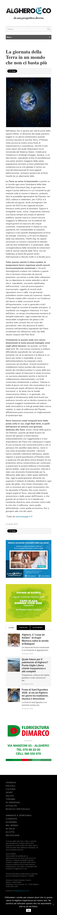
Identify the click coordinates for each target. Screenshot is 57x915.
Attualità (11, 806)
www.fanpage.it (23, 516)
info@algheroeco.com (21, 891)
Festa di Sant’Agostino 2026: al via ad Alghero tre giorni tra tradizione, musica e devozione (35, 694)
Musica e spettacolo (18, 809)
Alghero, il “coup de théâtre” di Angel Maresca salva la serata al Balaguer (35, 639)
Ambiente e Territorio (18, 815)
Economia (11, 822)
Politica (10, 786)
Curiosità (11, 819)
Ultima (11, 627)
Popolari (23, 627)
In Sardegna (13, 802)
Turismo (10, 799)
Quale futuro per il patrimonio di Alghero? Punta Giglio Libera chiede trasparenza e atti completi (35, 665)
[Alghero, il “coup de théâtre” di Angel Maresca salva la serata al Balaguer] (14, 646)
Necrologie (12, 835)
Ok (28, 910)
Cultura (11, 789)
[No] (53, 904)
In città (10, 832)
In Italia (10, 829)
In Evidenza (37, 627)
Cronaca (11, 783)
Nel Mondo (12, 825)
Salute (10, 796)
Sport (9, 793)
